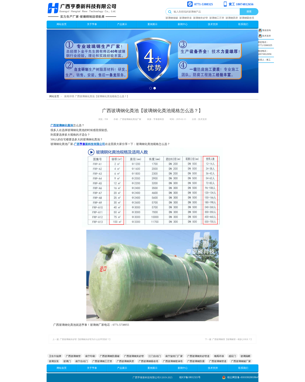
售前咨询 (266, 30)
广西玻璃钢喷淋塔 (173, 361)
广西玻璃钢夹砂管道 (198, 356)
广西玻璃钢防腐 (196, 361)
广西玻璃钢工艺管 (102, 361)
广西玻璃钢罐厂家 (241, 361)
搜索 (249, 11)
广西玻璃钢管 (73, 356)
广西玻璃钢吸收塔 (148, 361)
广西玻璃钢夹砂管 (134, 356)
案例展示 (152, 24)
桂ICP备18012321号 (190, 377)
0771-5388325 (203, 4)
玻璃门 (67, 361)
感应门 (232, 356)
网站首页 (62, 24)
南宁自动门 (81, 361)
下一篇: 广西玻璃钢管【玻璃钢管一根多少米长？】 (229, 339)
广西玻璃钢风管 (125, 361)
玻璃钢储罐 (172, 17)
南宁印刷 (90, 356)
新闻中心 (183, 24)
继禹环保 (219, 356)
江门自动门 (154, 356)
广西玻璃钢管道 (217, 361)
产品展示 (122, 24)
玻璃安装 (54, 361)
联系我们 (243, 24)
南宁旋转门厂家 (174, 356)
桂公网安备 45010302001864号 (243, 377)
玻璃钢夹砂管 (200, 17)
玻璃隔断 (245, 356)
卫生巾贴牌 (55, 356)
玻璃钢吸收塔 (246, 17)
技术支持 (213, 24)
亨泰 (82, 144)
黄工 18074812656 (241, 4)
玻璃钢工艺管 (216, 17)
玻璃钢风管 (232, 17)
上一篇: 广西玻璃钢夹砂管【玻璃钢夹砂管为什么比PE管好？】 (81, 339)
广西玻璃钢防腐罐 (109, 356)
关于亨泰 (92, 24)
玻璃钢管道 (185, 17)
